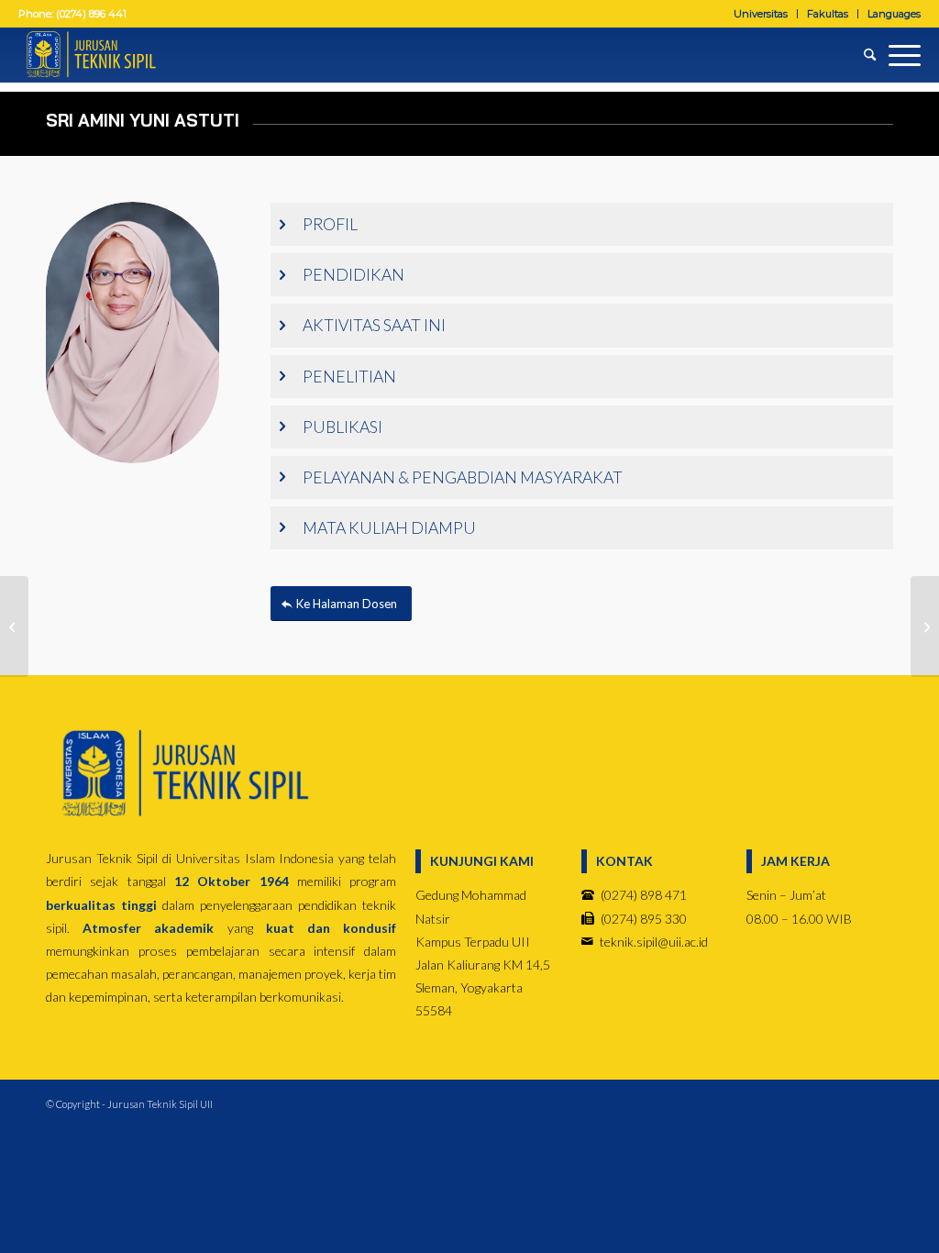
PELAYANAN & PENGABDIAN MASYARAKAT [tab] (463, 477)
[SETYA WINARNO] (14, 626)
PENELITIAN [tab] (349, 376)
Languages (894, 13)
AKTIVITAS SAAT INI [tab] (374, 325)
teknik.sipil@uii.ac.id (654, 941)
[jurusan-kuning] (90, 55)
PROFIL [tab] (330, 224)
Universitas (761, 13)
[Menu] (899, 55)
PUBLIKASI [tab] (342, 427)
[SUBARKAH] (925, 626)
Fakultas (827, 13)
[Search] (864, 55)
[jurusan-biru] (183, 773)
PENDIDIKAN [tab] (353, 274)
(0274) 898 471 (644, 895)
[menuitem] (761, 13)
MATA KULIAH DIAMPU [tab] (389, 528)
